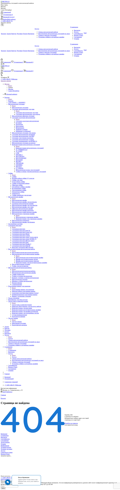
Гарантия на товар (6, 452)
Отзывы (3, 444)
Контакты (4, 437)
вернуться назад (72, 425)
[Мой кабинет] (2, 60)
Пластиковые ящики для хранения (23, 289)
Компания (4, 434)
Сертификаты (5, 439)
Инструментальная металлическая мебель (25, 252)
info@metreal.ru (7, 392)
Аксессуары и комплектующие (22, 305)
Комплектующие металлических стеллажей (30, 148)
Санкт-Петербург (13, 91)
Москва (10, 89)
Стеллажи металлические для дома (27, 112)
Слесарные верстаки (18, 229)
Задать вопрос (5, 442)
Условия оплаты (6, 447)
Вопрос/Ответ (5, 454)
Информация (5, 445)
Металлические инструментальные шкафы (29, 257)
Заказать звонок (6, 81)
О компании (12, 350)
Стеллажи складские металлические (27, 121)
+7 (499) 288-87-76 (6, 21)
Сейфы (14, 176)
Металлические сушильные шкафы (27, 217)
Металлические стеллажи (20, 107)
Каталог (10, 101)
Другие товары (17, 321)
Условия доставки (6, 449)
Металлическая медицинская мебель (23, 271)
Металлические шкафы (19, 200)
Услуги (10, 338)
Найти (3, 488)
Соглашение (5, 440)
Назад (10, 86)
